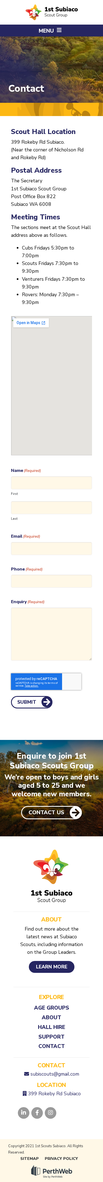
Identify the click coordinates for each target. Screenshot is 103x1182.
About (51, 1017)
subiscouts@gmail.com (54, 1074)
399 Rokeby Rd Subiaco (54, 1093)
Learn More (51, 966)
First (14, 494)
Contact (51, 1046)
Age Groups (51, 1008)
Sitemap (29, 1158)
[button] (51, 30)
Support (51, 1037)
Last (14, 518)
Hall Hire (51, 1027)
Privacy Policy (61, 1158)
